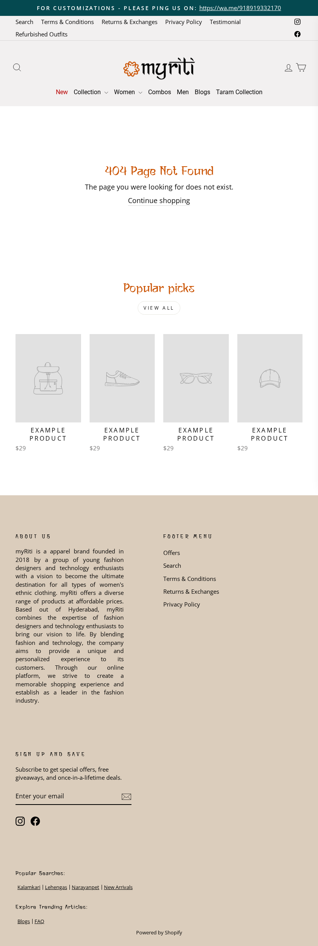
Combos (159, 92)
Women (125, 92)
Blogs (202, 92)
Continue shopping (159, 200)
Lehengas (56, 887)
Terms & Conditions (67, 22)
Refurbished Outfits (41, 34)
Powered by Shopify (159, 932)
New (62, 92)
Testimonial (225, 22)
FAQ (39, 921)
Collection (88, 92)
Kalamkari (28, 887)
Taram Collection (239, 92)
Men (183, 92)
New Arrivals (118, 887)
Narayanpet (85, 887)
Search (24, 22)
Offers (171, 553)
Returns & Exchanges (129, 22)
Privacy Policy (183, 22)
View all (159, 308)
